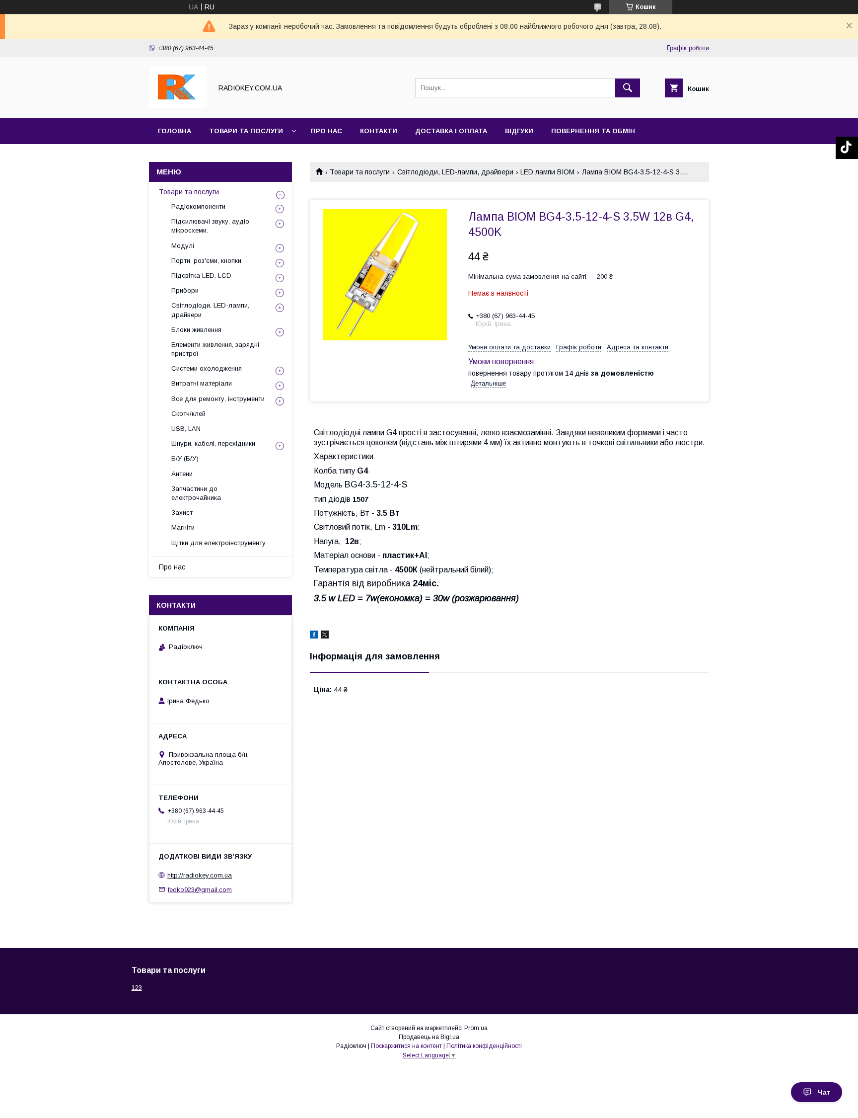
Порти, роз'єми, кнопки (206, 260)
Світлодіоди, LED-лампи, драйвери (455, 172)
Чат (824, 1092)
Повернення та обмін (593, 131)
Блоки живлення (196, 329)
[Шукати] (627, 88)
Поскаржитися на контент (406, 1045)
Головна (174, 131)
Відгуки (519, 131)
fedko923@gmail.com (200, 889)
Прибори (185, 290)
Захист (182, 512)
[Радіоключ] (178, 105)
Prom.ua (476, 1028)
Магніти (183, 527)
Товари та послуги (246, 131)
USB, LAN (186, 428)
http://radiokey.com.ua (199, 875)
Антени (182, 474)
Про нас (326, 131)
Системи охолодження (206, 368)
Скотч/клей (188, 413)
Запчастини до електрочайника (196, 493)
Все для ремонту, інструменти (218, 398)
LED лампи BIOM (547, 172)
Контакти (378, 131)
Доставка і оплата (451, 131)
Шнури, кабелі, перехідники (213, 443)
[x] (325, 636)
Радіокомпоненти (198, 206)
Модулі (182, 245)
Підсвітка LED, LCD (201, 275)
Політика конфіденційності (484, 1045)
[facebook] (314, 636)
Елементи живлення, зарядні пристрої (215, 349)
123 (137, 987)
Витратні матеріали (201, 383)
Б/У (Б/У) (185, 458)
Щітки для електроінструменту (218, 543)
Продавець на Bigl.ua (429, 1037)
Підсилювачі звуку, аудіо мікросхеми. (210, 226)
